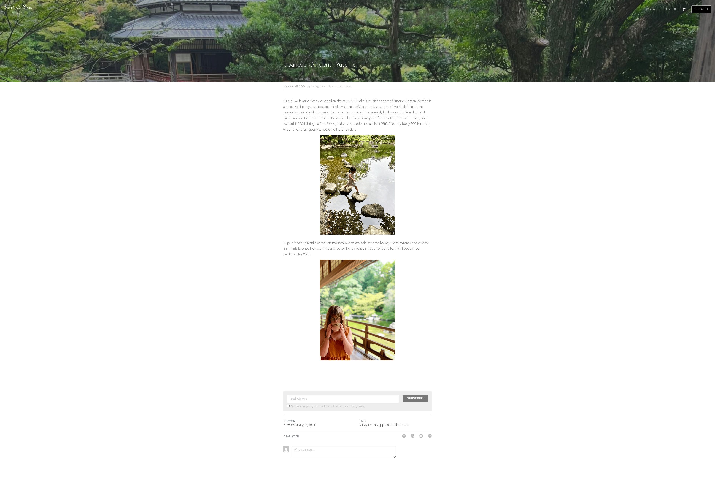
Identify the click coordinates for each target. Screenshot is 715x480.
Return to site (292, 436)
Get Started (701, 9)
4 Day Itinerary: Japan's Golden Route (384, 425)
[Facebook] (404, 436)
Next (361, 420)
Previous (290, 420)
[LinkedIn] (421, 436)
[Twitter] (412, 436)
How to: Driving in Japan (299, 425)
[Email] (430, 436)
